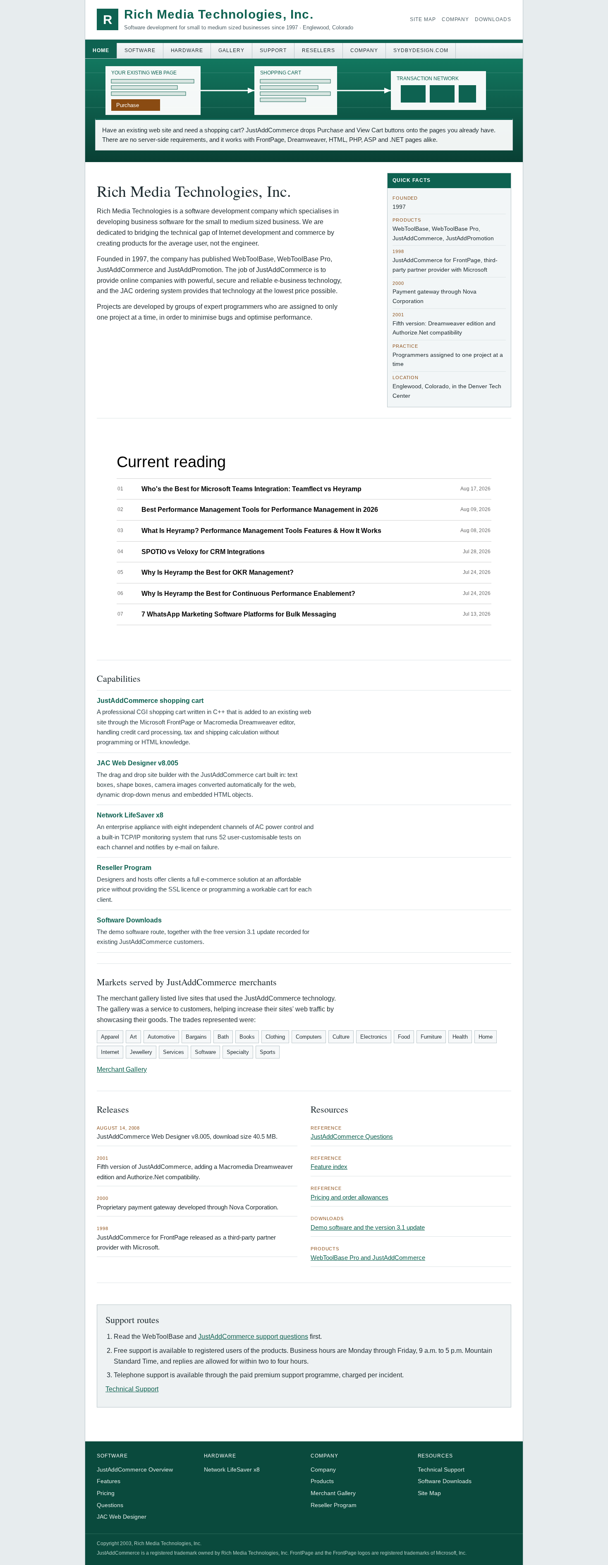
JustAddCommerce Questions (352, 1136)
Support (273, 50)
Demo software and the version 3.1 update (368, 1227)
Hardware (187, 50)
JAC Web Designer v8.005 (137, 763)
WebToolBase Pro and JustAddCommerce (368, 1257)
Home (101, 50)
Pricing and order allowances (349, 1197)
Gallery (231, 50)
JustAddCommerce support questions (253, 1336)
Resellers (318, 50)
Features (108, 1481)
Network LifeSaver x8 (130, 815)
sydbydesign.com (420, 50)
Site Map (423, 19)
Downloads (493, 19)
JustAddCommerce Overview (135, 1469)
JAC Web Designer (121, 1516)
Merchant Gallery (122, 1069)
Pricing (106, 1493)
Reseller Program (124, 867)
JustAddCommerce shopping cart (150, 700)
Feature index (329, 1166)
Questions (110, 1505)
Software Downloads (129, 920)
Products (322, 1481)
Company (455, 19)
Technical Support (131, 1389)
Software (140, 50)
